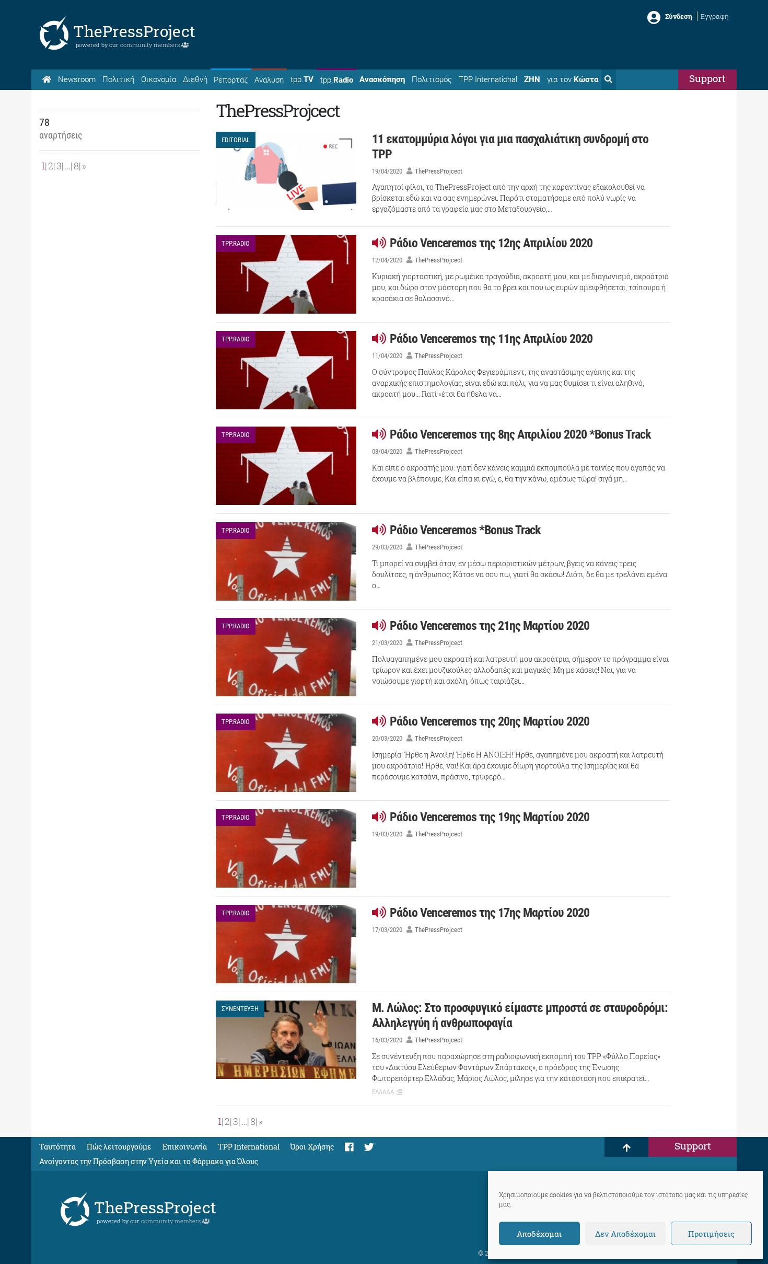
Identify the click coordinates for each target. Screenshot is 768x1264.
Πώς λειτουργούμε (119, 1147)
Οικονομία (158, 79)
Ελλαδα (383, 1092)
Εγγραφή (715, 16)
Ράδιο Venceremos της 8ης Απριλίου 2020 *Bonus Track (520, 434)
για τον (572, 79)
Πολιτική (118, 79)
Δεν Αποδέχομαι (625, 1233)
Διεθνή (195, 79)
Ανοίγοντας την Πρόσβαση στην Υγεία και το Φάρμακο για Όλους (148, 1161)
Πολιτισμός (432, 79)
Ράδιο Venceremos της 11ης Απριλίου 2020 (491, 338)
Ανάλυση (269, 80)
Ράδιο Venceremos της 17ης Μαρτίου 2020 (489, 912)
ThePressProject (134, 31)
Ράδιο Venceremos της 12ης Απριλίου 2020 (491, 243)
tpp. (301, 79)
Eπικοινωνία (184, 1147)
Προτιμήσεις (711, 1233)
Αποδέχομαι (539, 1233)
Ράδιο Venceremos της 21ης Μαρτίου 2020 (489, 625)
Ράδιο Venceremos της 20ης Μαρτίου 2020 (489, 721)
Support (707, 78)
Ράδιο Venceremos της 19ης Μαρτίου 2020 (489, 817)
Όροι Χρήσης (312, 1147)
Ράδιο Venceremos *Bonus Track (465, 530)
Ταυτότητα (57, 1147)
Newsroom (77, 79)
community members (150, 45)
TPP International (488, 79)
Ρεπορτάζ (231, 80)
